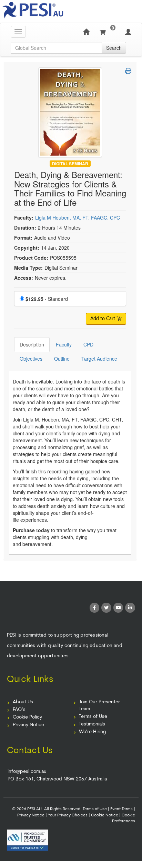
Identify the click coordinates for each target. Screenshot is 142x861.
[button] (128, 70)
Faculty (64, 344)
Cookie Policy (27, 717)
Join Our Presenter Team (99, 706)
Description (32, 344)
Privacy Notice (28, 725)
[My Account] (128, 31)
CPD (88, 344)
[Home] (86, 31)
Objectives (31, 358)
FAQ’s (19, 709)
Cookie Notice (104, 815)
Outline (62, 358)
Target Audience (99, 358)
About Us (23, 702)
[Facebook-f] (95, 608)
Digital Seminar (70, 163)
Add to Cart (103, 318)
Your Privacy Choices (68, 815)
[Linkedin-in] (130, 608)
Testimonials (92, 724)
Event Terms (121, 809)
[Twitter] (106, 608)
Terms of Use (93, 716)
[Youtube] (118, 608)
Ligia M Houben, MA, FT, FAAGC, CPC (77, 217)
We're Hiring (92, 731)
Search (114, 47)
